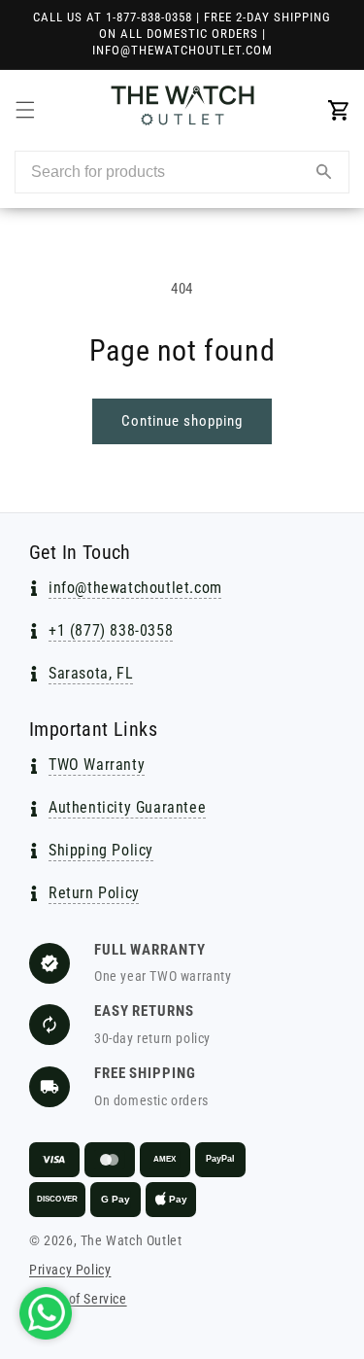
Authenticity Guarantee (127, 807)
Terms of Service (78, 1299)
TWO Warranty (97, 764)
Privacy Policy (70, 1269)
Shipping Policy (101, 850)
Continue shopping (182, 421)
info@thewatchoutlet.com (135, 587)
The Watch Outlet (131, 1240)
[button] (25, 109)
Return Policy (94, 893)
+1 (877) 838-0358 (111, 630)
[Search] (323, 172)
